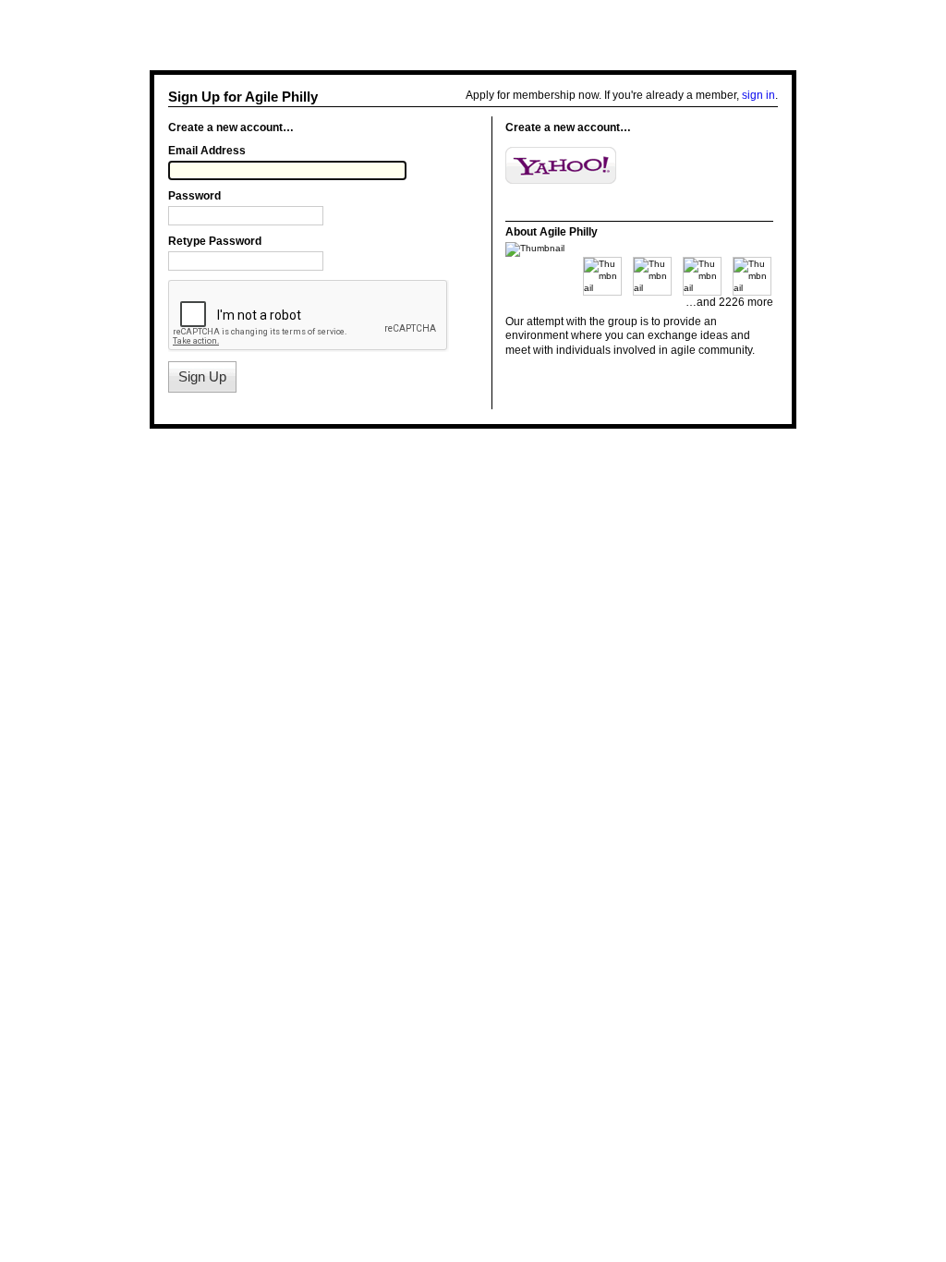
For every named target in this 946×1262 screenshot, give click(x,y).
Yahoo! (560, 165)
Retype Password (214, 241)
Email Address (207, 150)
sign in (758, 95)
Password (194, 195)
